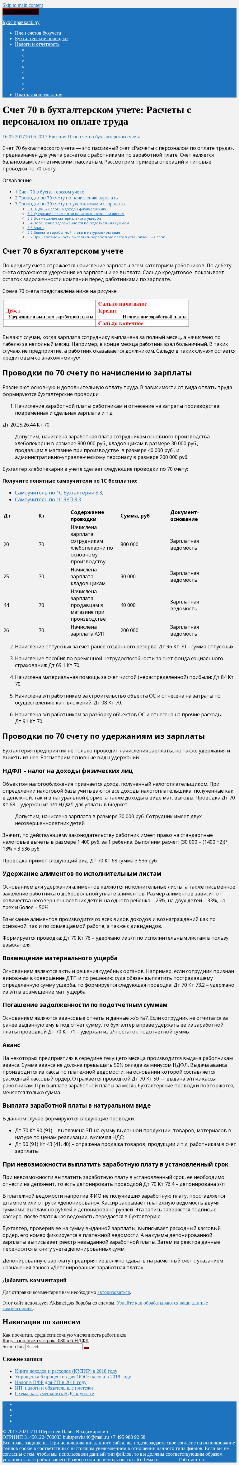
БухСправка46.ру (21, 22)
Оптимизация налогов (51, 89)
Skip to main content (22, 5)
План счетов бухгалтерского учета (104, 136)
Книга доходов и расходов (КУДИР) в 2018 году (66, 1371)
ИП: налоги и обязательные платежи (54, 1388)
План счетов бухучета (38, 33)
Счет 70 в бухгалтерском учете (49, 192)
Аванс (35, 227)
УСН (32, 66)
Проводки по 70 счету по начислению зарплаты (67, 198)
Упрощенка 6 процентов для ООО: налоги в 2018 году (73, 1376)
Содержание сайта (34, 1404)
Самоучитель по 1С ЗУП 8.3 (48, 499)
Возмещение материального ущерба (64, 218)
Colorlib (168, 1459)
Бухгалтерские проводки (41, 38)
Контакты (25, 1409)
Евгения (57, 136)
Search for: (13, 1346)
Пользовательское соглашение (47, 1415)
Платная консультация (38, 94)
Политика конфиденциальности (49, 1421)
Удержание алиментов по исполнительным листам (75, 213)
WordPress (215, 1459)
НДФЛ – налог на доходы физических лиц (67, 209)
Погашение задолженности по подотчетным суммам (78, 223)
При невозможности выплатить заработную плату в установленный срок (96, 237)
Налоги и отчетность (37, 44)
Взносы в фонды (45, 49)
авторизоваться (113, 1292)
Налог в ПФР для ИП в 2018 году (51, 1382)
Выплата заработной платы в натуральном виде (73, 232)
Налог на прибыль (47, 55)
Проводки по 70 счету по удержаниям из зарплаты (70, 204)
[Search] (86, 1348)
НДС (32, 61)
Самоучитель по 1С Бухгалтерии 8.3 (58, 492)
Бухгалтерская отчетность (54, 77)
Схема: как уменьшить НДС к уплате (54, 1393)
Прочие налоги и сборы (52, 83)
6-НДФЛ (36, 72)
